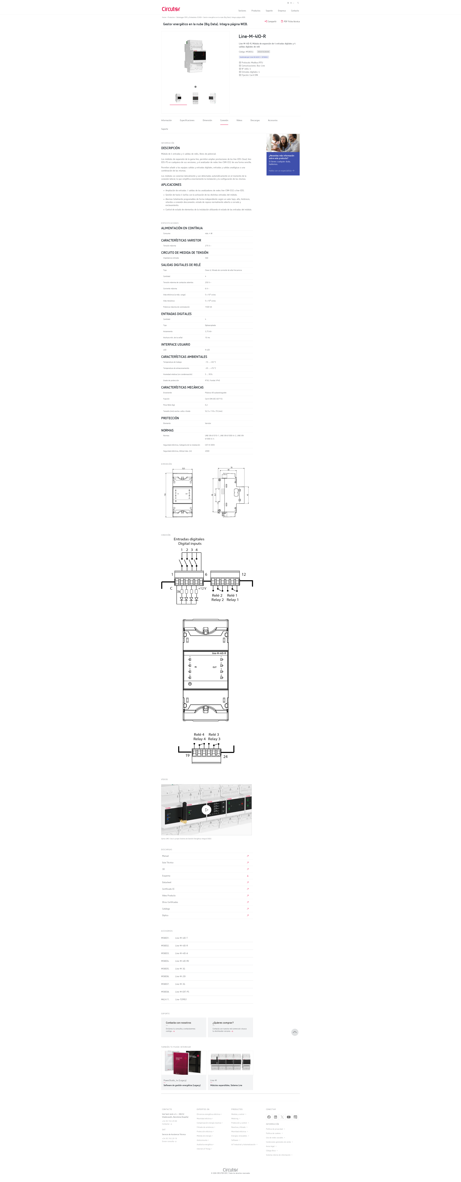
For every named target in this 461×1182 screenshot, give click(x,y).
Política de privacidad (274, 1129)
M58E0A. (165, 992)
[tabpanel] (178, 98)
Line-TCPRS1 (181, 999)
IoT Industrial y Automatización (243, 1145)
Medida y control (238, 1114)
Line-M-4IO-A (181, 953)
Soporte (269, 11)
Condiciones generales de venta (278, 1142)
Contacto (295, 11)
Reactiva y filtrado (238, 1127)
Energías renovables (239, 1136)
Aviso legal (270, 1146)
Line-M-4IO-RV (182, 961)
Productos (256, 11)
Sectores (242, 11)
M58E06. (165, 976)
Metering (235, 1119)
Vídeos (239, 120)
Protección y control (239, 1123)
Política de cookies (273, 1133)
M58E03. (165, 953)
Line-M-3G (180, 969)
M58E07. (165, 984)
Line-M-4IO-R (181, 946)
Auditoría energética (205, 1145)
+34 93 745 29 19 (169, 1139)
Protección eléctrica (204, 1132)
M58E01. (165, 938)
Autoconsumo (202, 1140)
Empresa (282, 11)
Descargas (255, 120)
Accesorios (273, 120)
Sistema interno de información (278, 1155)
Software (235, 1140)
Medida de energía (204, 1136)
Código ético (271, 1151)
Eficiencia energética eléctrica (208, 1114)
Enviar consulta (168, 1141)
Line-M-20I (180, 976)
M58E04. (165, 961)
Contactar (166, 1124)
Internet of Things (204, 1149)
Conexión (224, 120)
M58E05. (165, 969)
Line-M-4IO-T (181, 938)
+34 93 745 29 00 (169, 1121)
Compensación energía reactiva (209, 1123)
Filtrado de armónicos (205, 1127)
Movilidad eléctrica (204, 1119)
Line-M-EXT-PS (182, 992)
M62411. (165, 999)
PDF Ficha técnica (291, 22)
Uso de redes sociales (275, 1138)
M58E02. (165, 946)
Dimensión (207, 120)
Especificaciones (187, 120)
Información (166, 120)
